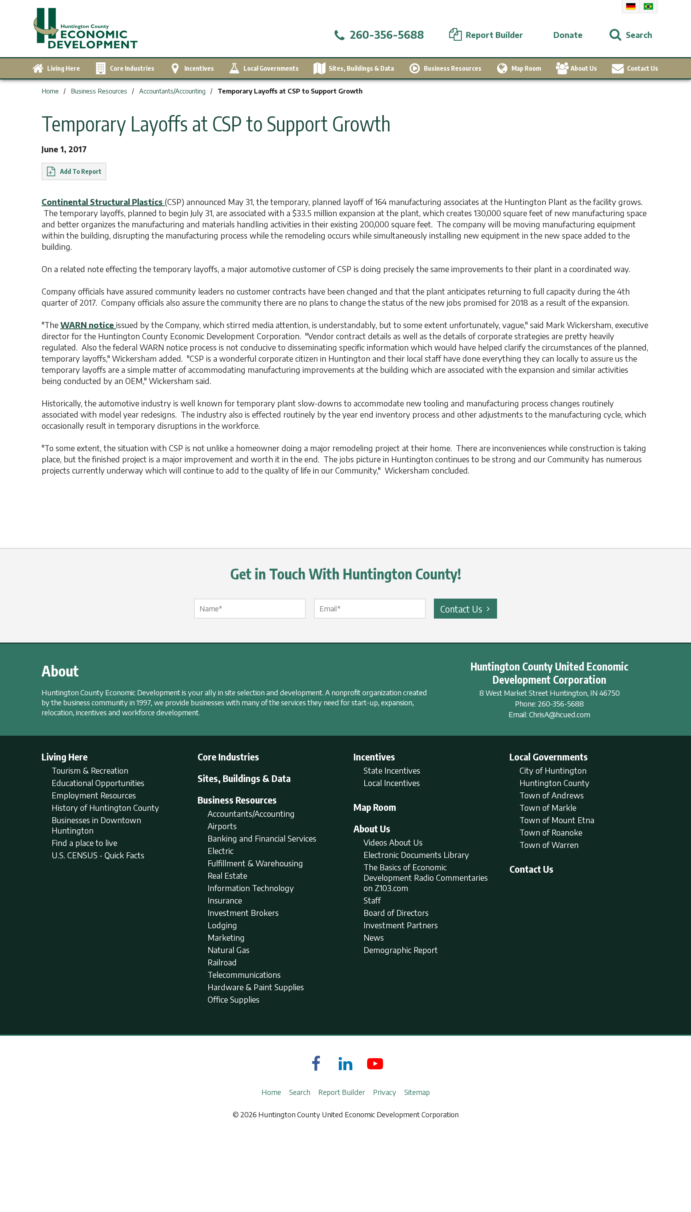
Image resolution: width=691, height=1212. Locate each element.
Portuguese (648, 6)
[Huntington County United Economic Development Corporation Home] (86, 28)
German (631, 6)
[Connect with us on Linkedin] (345, 1063)
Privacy (384, 1092)
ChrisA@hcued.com (559, 714)
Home (271, 1092)
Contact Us (461, 609)
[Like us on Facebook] (316, 1063)
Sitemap (417, 1092)
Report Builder (341, 1092)
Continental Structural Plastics (103, 202)
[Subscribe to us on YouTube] (375, 1063)
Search (299, 1092)
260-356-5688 (561, 703)
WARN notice (88, 325)
